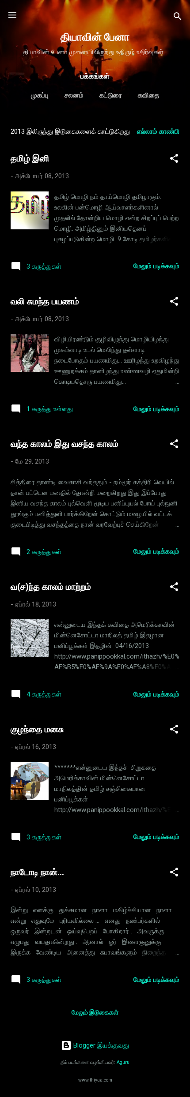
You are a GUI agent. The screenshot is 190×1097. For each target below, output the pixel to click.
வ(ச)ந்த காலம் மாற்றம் (51, 586)
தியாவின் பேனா (95, 37)
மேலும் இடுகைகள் (95, 1012)
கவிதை (148, 95)
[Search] (177, 17)
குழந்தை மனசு (37, 729)
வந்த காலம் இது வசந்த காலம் (64, 443)
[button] (174, 160)
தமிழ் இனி (30, 158)
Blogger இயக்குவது (100, 1045)
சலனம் (74, 95)
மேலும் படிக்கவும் (156, 266)
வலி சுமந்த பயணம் (45, 301)
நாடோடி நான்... (37, 872)
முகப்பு (40, 95)
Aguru (123, 1062)
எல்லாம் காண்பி (158, 131)
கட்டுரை (110, 95)
